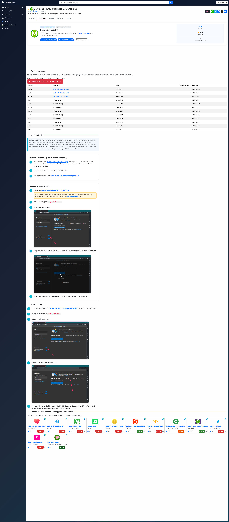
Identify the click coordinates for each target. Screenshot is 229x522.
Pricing (6, 28)
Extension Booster (10, 25)
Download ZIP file (66, 40)
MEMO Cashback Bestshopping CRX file (65, 176)
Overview (32, 18)
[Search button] (171, 2)
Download (42, 18)
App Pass (7, 21)
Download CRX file (49, 40)
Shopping (43, 11)
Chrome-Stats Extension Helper (57, 162)
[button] (222, 2)
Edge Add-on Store (84, 33)
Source (51, 18)
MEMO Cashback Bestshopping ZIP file (63, 308)
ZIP (58, 89)
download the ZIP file (72, 196)
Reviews (60, 18)
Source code (64, 89)
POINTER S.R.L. (34, 11)
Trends (68, 18)
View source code (82, 40)
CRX (54, 89)
